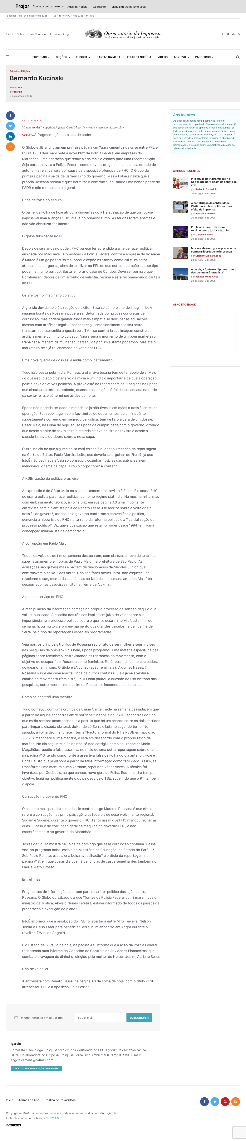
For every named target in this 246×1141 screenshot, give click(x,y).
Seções (61, 57)
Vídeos (162, 57)
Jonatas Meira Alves (206, 276)
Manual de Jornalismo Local (128, 6)
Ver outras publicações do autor (36, 1068)
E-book (81, 57)
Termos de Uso (29, 1100)
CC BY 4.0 (52, 1118)
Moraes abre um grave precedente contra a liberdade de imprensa (213, 250)
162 (20, 87)
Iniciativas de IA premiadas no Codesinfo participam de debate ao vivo (214, 182)
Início (9, 34)
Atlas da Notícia (77, 6)
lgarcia (18, 91)
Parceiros (203, 57)
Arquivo (180, 57)
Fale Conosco (37, 34)
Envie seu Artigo (60, 34)
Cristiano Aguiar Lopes (208, 255)
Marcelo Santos (204, 234)
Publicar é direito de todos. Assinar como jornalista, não (210, 228)
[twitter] (228, 34)
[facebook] (222, 34)
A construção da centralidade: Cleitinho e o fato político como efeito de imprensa (211, 206)
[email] (10, 146)
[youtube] (233, 34)
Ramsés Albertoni (205, 213)
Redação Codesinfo (206, 189)
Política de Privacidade (60, 1100)
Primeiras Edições (20, 71)
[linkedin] (10, 136)
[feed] (239, 34)
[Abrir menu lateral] (7, 57)
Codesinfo (99, 6)
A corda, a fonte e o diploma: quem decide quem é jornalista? (213, 271)
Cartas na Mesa (108, 57)
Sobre (20, 34)
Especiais (39, 57)
